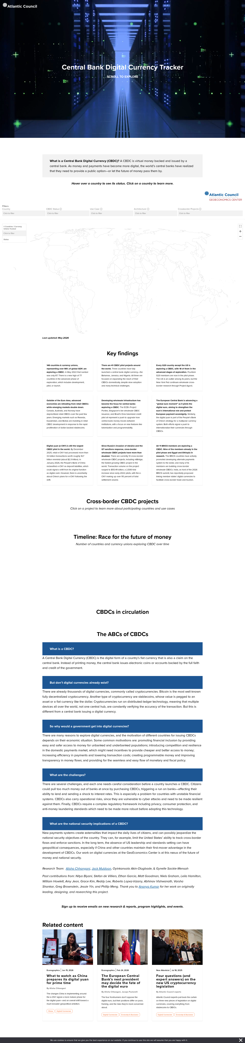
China (50, 1011)
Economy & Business (129, 1015)
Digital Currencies (64, 1011)
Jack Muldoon (101, 869)
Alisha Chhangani (78, 869)
